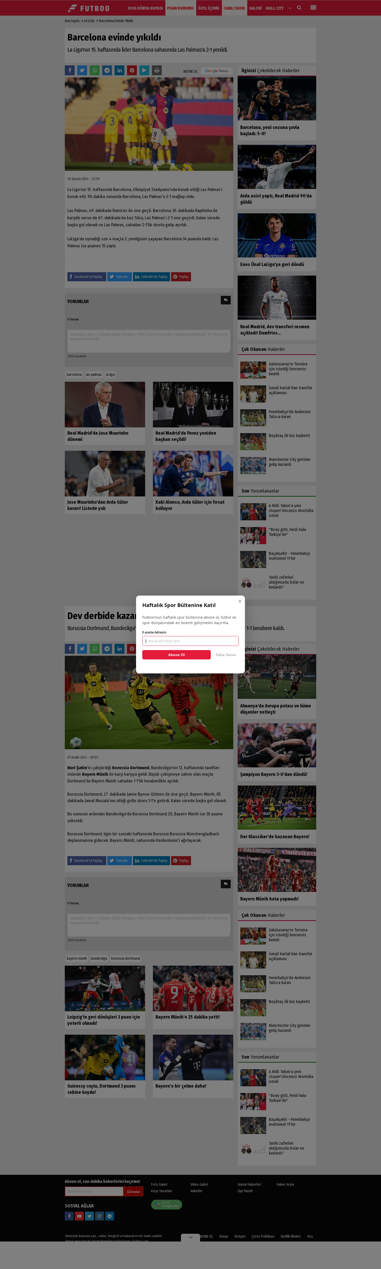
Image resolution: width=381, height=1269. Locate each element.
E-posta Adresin (154, 632)
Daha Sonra (226, 655)
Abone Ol (176, 655)
